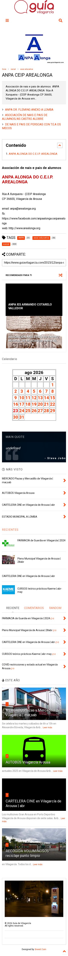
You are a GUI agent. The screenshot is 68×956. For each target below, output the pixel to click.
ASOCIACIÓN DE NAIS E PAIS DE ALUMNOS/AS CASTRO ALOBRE (24, 117)
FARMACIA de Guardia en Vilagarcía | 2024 (41, 540)
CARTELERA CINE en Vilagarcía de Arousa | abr (28, 576)
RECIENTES (10, 529)
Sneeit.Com (40, 949)
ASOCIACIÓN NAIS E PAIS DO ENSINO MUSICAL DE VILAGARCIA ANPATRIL (33, 338)
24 (21, 410)
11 (27, 397)
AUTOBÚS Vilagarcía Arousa (28, 762)
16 (15, 404)
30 (15, 417)
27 (40, 410)
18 (27, 404)
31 (21, 417)
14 (46, 397)
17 (21, 404)
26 (34, 410)
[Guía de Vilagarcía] (34, 12)
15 (52, 397)
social (13, 69)
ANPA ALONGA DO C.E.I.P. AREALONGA (33, 153)
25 (27, 410)
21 (46, 404)
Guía (4, 69)
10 (21, 397)
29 (52, 410)
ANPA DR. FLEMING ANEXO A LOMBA (29, 109)
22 (52, 404)
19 (34, 404)
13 (40, 397)
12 (34, 397)
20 (40, 404)
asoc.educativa (26, 69)
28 (46, 410)
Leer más (47, 727)
